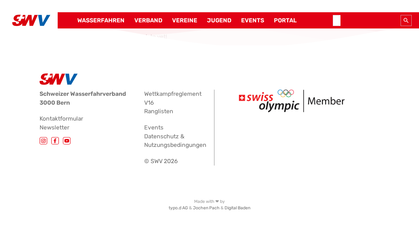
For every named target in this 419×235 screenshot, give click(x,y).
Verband (148, 20)
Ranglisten (158, 111)
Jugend (219, 20)
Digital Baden (237, 208)
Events (252, 20)
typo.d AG (178, 208)
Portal (285, 20)
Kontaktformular (61, 118)
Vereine (184, 20)
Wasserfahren (101, 20)
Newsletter (54, 127)
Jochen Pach (206, 208)
